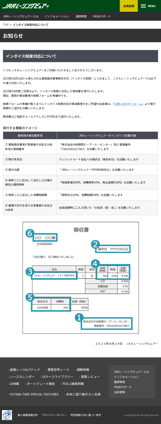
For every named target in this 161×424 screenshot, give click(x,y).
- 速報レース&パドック (24, 369)
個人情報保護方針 (27, 415)
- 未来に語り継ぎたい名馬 (82, 394)
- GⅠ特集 (13, 383)
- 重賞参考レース (57, 369)
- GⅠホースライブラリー (56, 376)
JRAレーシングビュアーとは (20, 16)
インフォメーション (57, 16)
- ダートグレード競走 (40, 383)
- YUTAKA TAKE (33, 394)
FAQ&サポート (102, 16)
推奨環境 (81, 16)
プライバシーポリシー (54, 415)
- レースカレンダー (21, 376)
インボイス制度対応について (30, 25)
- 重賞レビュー (89, 376)
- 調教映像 (82, 369)
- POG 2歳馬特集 (72, 383)
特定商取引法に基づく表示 (85, 415)
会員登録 (119, 392)
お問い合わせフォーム (128, 104)
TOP (6, 25)
